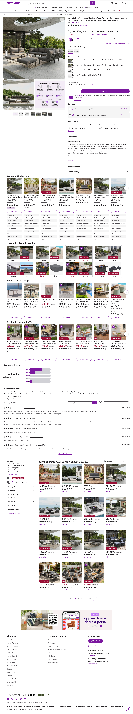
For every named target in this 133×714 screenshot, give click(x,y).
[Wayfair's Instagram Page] (16, 698)
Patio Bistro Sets (13, 472)
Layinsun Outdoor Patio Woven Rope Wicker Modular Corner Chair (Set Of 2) (97, 65)
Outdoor (6, 15)
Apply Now (77, 100)
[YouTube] (25, 698)
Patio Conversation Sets (52, 15)
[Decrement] (70, 92)
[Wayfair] (13, 3)
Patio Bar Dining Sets (15, 470)
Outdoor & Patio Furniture (19, 15)
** (105, 96)
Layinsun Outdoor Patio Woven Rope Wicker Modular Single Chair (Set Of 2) (97, 60)
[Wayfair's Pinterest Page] (12, 698)
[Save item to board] (62, 20)
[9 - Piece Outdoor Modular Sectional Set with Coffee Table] (66, 186)
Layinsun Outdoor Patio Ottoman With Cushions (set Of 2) (91, 70)
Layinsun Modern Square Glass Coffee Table (87, 75)
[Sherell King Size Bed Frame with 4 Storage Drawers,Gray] (101, 290)
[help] (128, 709)
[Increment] (78, 92)
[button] (34, 48)
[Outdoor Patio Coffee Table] (14, 290)
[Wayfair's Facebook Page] (8, 698)
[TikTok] (21, 698)
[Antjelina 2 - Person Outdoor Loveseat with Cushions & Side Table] (84, 186)
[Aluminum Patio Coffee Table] (66, 290)
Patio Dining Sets (13, 468)
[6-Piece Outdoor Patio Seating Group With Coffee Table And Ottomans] (31, 186)
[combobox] (59, 3)
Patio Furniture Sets (35, 15)
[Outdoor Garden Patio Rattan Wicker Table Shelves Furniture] (84, 290)
